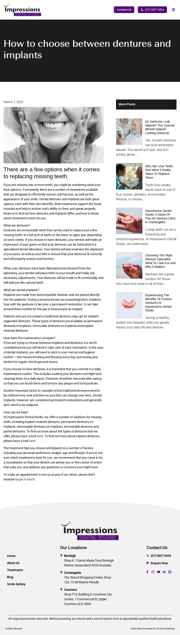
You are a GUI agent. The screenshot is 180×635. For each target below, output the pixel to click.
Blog (10, 577)
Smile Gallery (16, 584)
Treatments (15, 570)
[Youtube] (158, 572)
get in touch (26, 479)
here (40, 436)
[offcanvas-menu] (173, 9)
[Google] (170, 572)
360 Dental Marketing (165, 628)
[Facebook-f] (147, 572)
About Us (13, 563)
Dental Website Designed (142, 628)
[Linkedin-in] (164, 572)
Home (11, 556)
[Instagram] (153, 572)
